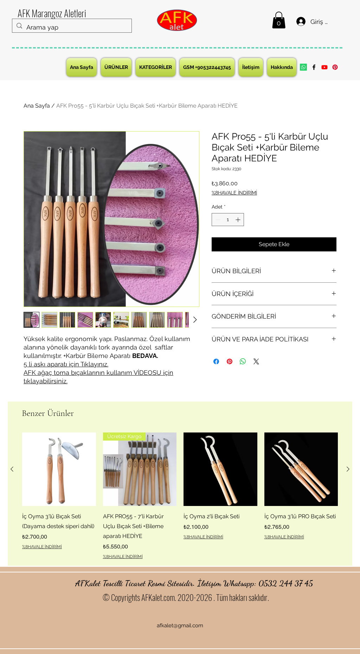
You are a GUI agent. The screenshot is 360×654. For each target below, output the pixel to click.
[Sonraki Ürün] (348, 469)
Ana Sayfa (37, 105)
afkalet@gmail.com (180, 625)
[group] (180, 496)
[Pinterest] (335, 67)
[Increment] (238, 219)
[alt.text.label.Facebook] (313, 67)
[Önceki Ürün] (12, 469)
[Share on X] (256, 361)
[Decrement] (217, 219)
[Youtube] (324, 67)
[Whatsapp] (303, 67)
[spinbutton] (227, 219)
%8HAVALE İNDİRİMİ (234, 192)
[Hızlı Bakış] (59, 469)
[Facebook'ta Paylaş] (216, 361)
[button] (279, 20)
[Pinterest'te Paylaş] (229, 361)
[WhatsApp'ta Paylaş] (243, 361)
